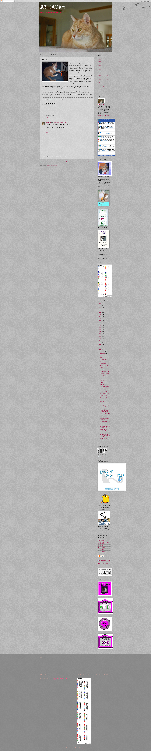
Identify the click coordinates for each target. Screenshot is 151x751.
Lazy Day (102, 369)
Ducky (99, 88)
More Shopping (103, 375)
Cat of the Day (101, 540)
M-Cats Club (100, 545)
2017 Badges (100, 72)
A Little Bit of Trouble (105, 438)
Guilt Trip (102, 384)
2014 (100, 329)
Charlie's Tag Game (104, 363)
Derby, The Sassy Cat (105, 441)
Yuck (101, 361)
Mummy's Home (103, 395)
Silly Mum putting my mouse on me (105, 427)
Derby (99, 90)
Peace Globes (101, 84)
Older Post (91, 162)
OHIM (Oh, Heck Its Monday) (104, 419)
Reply (47, 117)
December (102, 351)
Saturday (102, 401)
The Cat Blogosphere (102, 549)
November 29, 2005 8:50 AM (59, 122)
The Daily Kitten (101, 551)
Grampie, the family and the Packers (104, 398)
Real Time (106, 155)
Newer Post (43, 162)
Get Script (101, 155)
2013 (100, 331)
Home (67, 162)
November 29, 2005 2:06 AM (58, 108)
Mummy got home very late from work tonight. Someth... (105, 410)
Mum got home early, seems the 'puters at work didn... (105, 388)
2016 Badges (100, 74)
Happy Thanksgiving (104, 373)
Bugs (101, 357)
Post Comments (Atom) (51, 165)
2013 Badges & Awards (103, 80)
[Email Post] (62, 99)
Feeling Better (103, 355)
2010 (100, 338)
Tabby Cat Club (101, 547)
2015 (100, 327)
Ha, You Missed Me (104, 393)
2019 (100, 318)
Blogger (82, 747)
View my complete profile (103, 115)
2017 (100, 323)
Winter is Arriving (104, 391)
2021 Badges (100, 64)
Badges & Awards (102, 82)
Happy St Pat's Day (109, 127)
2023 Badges (100, 60)
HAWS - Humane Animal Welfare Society (103, 543)
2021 (100, 314)
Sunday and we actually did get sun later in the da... (105, 431)
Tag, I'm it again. (104, 359)
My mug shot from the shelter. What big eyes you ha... (105, 423)
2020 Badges (100, 66)
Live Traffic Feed (106, 120)
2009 (100, 340)
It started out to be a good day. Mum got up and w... (105, 435)
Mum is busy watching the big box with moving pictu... (105, 415)
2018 (100, 320)
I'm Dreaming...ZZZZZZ (105, 371)
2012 (100, 334)
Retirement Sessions (102, 92)
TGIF (101, 403)
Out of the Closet (104, 382)
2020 (100, 316)
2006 (100, 347)
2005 (100, 349)
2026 (100, 303)
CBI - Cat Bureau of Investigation (104, 406)
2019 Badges (100, 68)
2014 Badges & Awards (103, 78)
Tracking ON (111, 155)
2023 (100, 310)
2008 (100, 342)
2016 (100, 325)
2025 (100, 305)
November (102, 353)
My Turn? (102, 378)
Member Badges (101, 86)
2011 (100, 336)
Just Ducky (48, 122)
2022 (100, 312)
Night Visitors (103, 380)
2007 (100, 344)
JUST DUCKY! (52, 7)
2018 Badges (100, 70)
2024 (100, 307)
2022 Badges (100, 62)
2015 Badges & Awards (103, 76)
